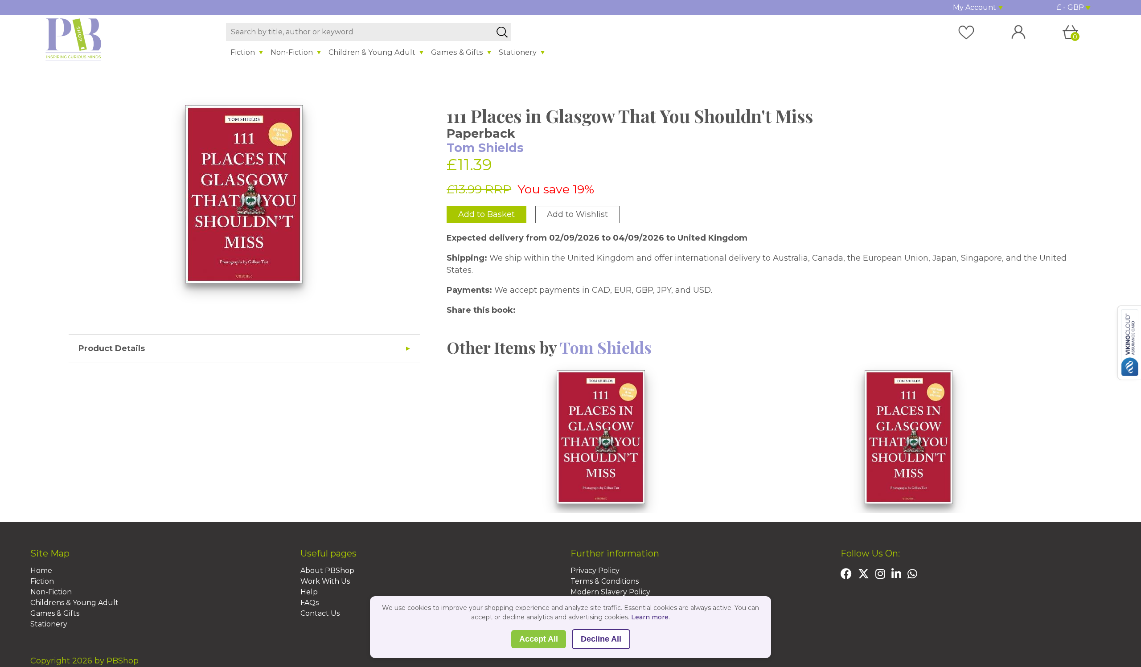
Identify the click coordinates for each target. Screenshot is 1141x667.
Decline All (601, 638)
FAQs (309, 602)
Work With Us (325, 581)
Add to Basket (486, 214)
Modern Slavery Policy (610, 592)
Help (309, 592)
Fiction (242, 52)
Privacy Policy (595, 570)
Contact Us (320, 613)
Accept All (538, 638)
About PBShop (327, 570)
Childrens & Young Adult (74, 602)
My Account (974, 7)
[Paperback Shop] (74, 39)
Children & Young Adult (371, 52)
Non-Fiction (292, 52)
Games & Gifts (457, 52)
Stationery (518, 52)
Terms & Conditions (604, 581)
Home (41, 570)
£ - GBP (1070, 7)
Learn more (650, 617)
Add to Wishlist (577, 214)
